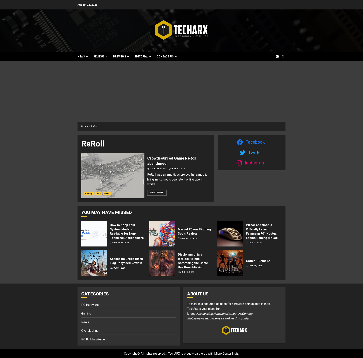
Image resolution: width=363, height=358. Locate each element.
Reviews (99, 56)
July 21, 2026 (255, 243)
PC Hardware (90, 305)
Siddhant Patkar (158, 169)
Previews (119, 56)
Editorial (141, 56)
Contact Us (165, 56)
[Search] (283, 56)
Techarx (192, 304)
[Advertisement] (181, 89)
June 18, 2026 (187, 272)
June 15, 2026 (255, 266)
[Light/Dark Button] (275, 56)
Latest (98, 194)
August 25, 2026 (120, 243)
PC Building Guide (93, 339)
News (81, 56)
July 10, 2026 (119, 268)
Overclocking (90, 330)
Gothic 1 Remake (258, 261)
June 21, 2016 (178, 169)
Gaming (88, 194)
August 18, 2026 (188, 238)
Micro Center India (226, 353)
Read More (157, 192)
